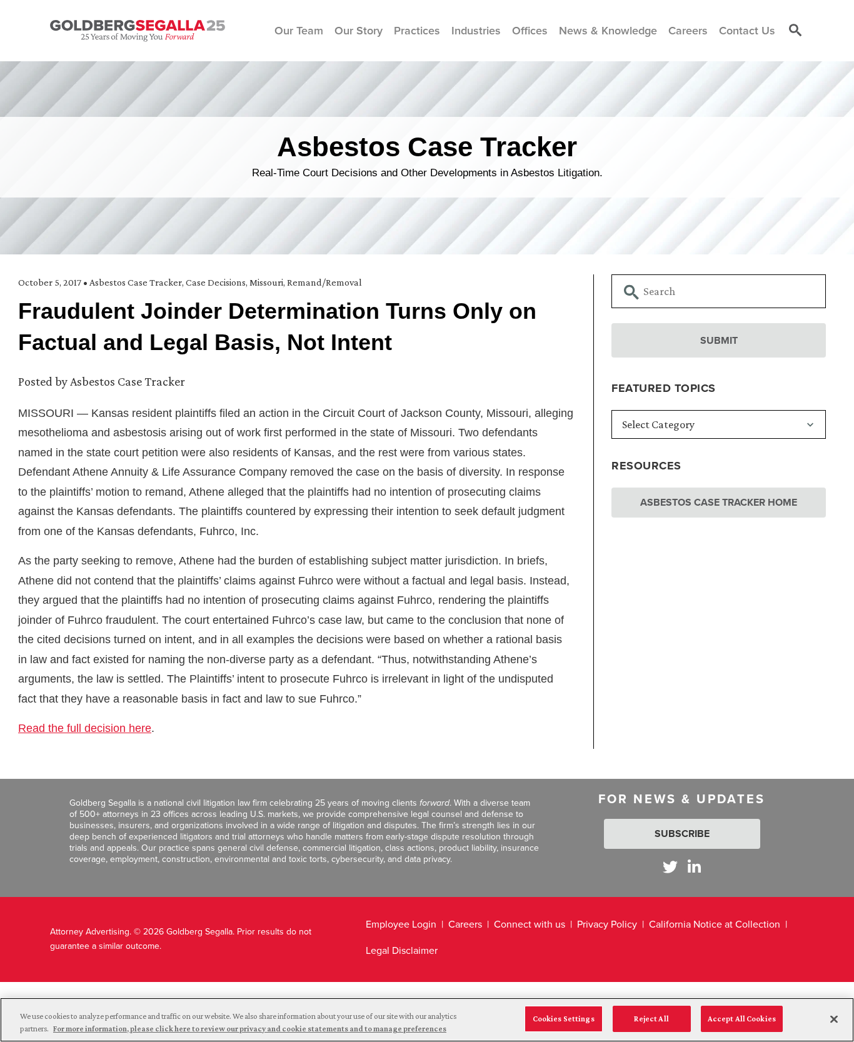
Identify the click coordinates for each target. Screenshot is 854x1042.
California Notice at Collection (714, 924)
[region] (427, 1020)
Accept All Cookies (742, 1018)
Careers (465, 924)
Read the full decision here (84, 728)
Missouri (266, 282)
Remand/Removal (324, 282)
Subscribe (682, 833)
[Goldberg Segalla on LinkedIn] (694, 866)
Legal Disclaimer (402, 950)
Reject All (651, 1018)
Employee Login (401, 924)
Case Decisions (216, 282)
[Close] (834, 1019)
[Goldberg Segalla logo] (137, 31)
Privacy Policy (607, 924)
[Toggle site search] (795, 31)
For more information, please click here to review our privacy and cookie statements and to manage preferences (249, 1028)
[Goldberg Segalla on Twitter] (670, 866)
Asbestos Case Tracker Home (718, 502)
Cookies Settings (564, 1018)
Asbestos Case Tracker (135, 282)
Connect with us (529, 924)
